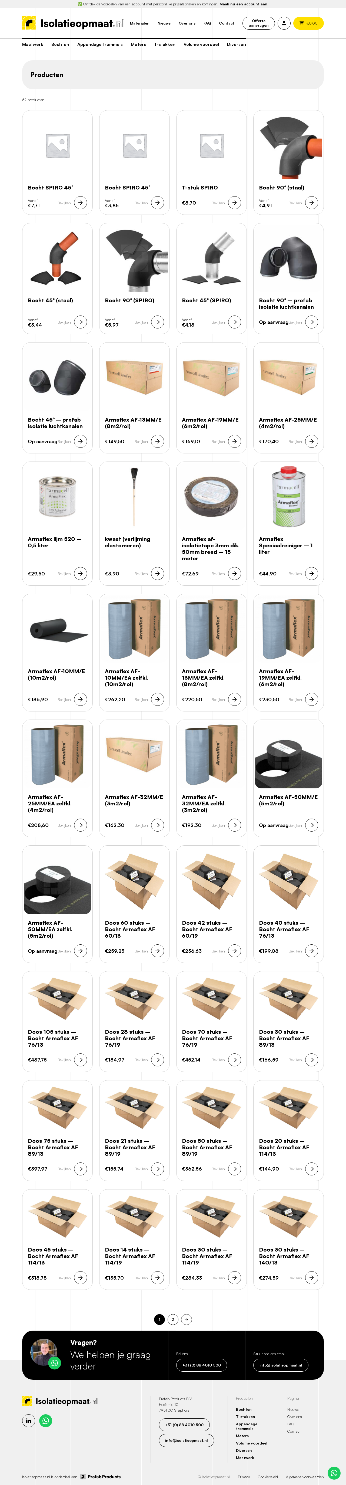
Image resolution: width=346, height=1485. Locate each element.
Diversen (236, 44)
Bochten (60, 44)
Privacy (244, 1476)
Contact (226, 23)
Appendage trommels (100, 44)
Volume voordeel (201, 44)
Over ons (187, 23)
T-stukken (164, 44)
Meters (138, 44)
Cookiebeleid (268, 1476)
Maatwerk (32, 44)
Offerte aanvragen (259, 23)
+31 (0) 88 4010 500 (201, 1365)
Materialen (139, 23)
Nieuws (164, 23)
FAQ (207, 23)
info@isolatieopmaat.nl (281, 1365)
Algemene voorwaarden (305, 1476)
